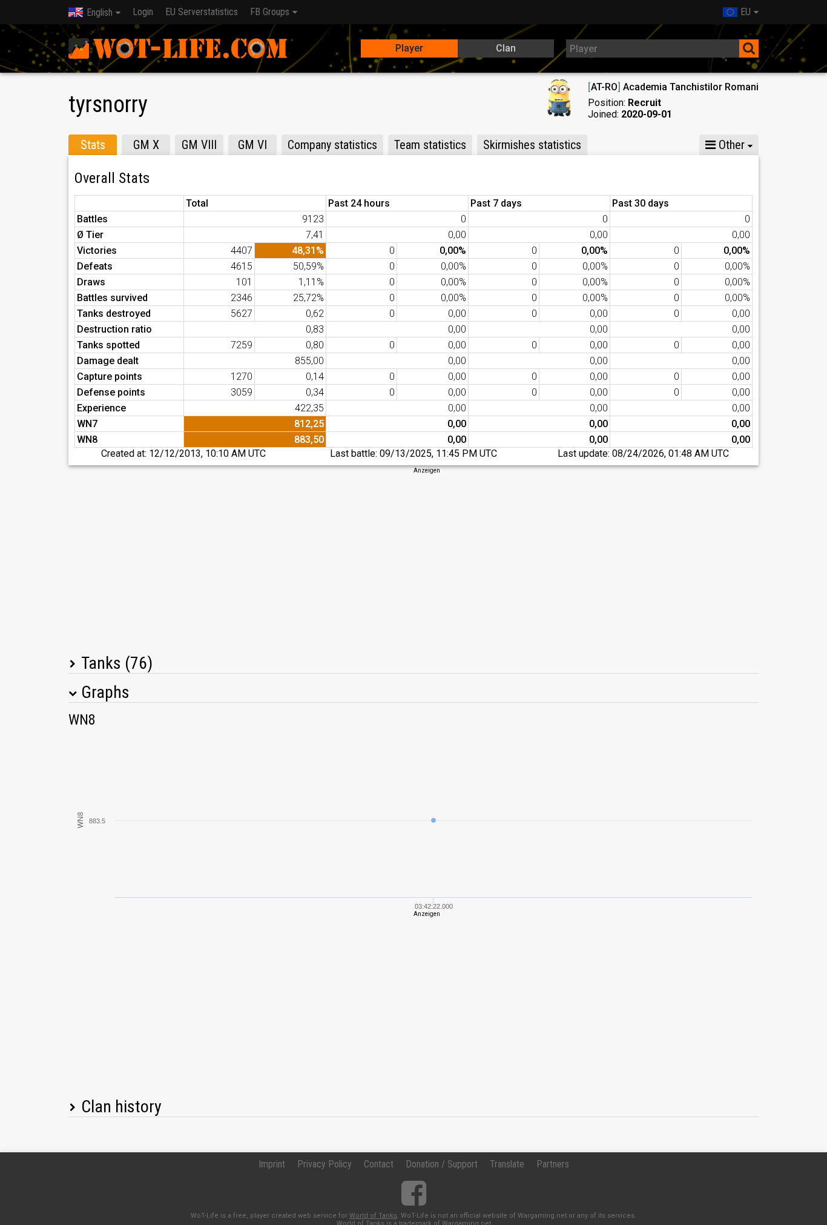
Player (409, 48)
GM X (146, 145)
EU (745, 12)
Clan (506, 48)
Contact (379, 1164)
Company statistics (332, 145)
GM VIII (199, 145)
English (100, 12)
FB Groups (269, 12)
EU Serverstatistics (201, 12)
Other (730, 145)
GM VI (252, 145)
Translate (507, 1164)
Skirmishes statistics (532, 145)
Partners (552, 1164)
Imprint (272, 1164)
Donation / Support (442, 1164)
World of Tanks (373, 1216)
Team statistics (430, 145)
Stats (93, 145)
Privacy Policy (324, 1164)
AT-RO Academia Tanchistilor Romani (673, 87)
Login (143, 12)
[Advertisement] (413, 560)
